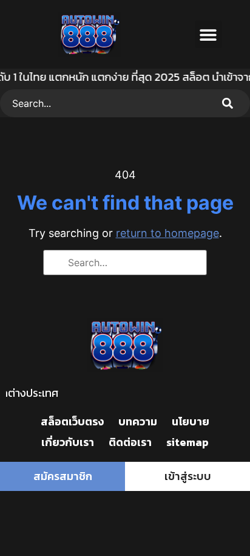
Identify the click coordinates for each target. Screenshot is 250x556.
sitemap (187, 442)
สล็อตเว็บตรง (72, 421)
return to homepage (167, 233)
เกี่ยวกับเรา (67, 442)
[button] (208, 34)
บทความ (137, 421)
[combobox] (105, 103)
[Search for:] (125, 262)
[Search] (230, 103)
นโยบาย (190, 421)
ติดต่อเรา (130, 442)
